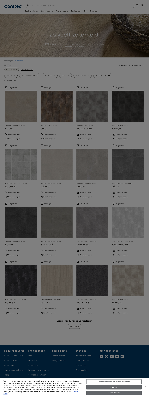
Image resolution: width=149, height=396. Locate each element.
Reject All (113, 387)
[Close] (145, 386)
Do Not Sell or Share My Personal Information (114, 381)
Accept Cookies (114, 393)
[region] (74, 387)
